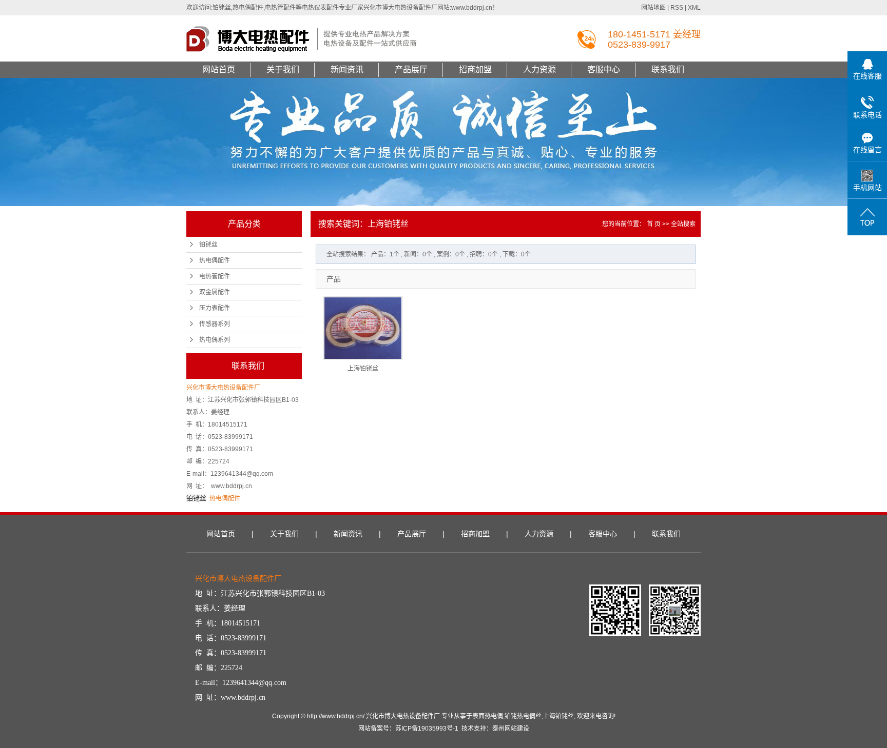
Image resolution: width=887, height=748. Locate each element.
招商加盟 (475, 69)
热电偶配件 (214, 260)
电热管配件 (214, 276)
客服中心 (603, 69)
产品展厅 (411, 69)
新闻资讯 (347, 69)
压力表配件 (214, 308)
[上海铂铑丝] (362, 328)
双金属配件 (214, 292)
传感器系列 (214, 324)
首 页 (654, 224)
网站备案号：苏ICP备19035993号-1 (408, 728)
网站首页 (218, 69)
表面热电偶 (487, 716)
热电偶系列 (214, 339)
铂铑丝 (208, 244)
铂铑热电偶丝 (523, 716)
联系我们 (667, 69)
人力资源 (539, 69)
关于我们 (282, 69)
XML (694, 7)
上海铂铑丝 (363, 368)
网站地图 (653, 7)
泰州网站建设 (510, 728)
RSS (676, 7)
